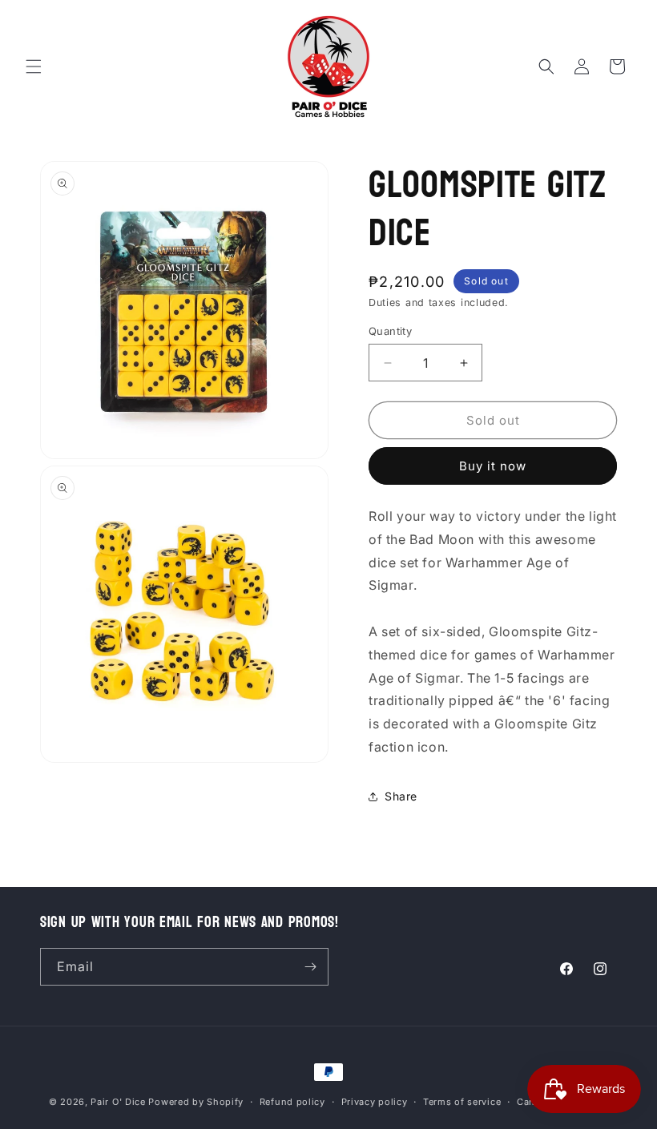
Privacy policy (374, 1101)
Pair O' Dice (118, 1101)
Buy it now (492, 466)
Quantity (390, 331)
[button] (33, 66)
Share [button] (401, 796)
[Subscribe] (310, 967)
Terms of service (462, 1101)
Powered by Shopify (196, 1101)
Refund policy (292, 1101)
